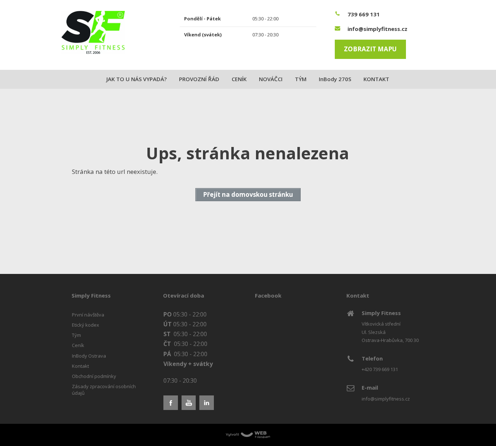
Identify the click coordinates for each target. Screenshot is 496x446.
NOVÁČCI (270, 79)
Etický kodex (85, 325)
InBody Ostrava (89, 356)
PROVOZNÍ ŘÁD (199, 79)
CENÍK (239, 79)
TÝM (300, 79)
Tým (76, 335)
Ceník (78, 345)
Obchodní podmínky (94, 376)
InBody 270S (335, 79)
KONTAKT (376, 79)
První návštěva (88, 314)
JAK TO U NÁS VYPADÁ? (136, 79)
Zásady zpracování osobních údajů (104, 389)
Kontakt (80, 366)
